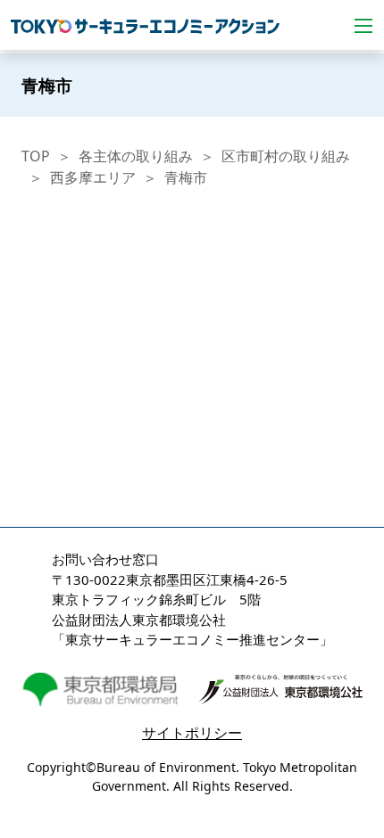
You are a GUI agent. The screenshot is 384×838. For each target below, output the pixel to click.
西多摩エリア (93, 177)
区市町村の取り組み (285, 156)
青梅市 (185, 177)
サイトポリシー (192, 733)
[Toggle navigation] (363, 25)
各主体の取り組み (136, 156)
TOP (35, 156)
